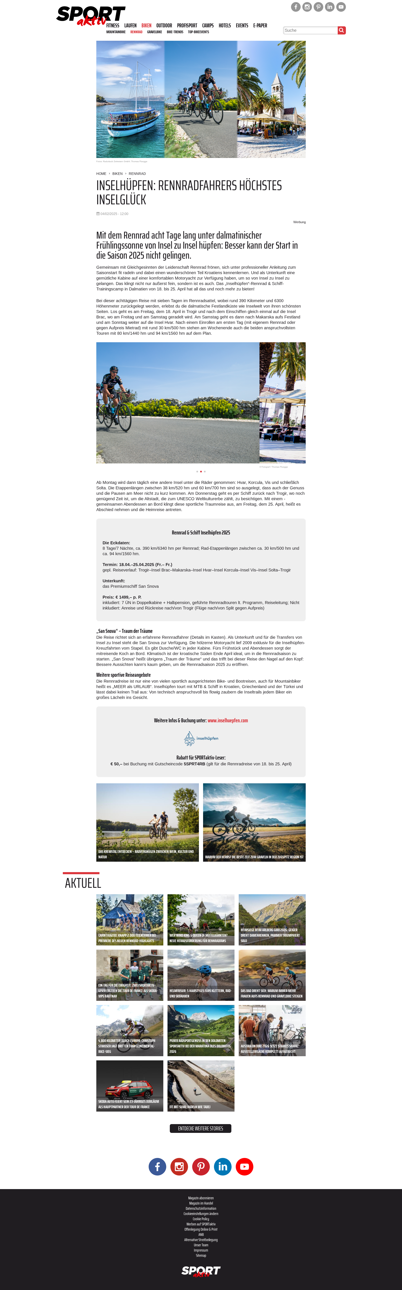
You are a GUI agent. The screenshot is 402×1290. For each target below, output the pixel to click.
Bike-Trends (175, 31)
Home (101, 174)
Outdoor (164, 25)
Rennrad (136, 31)
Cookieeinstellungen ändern (201, 1213)
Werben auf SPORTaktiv (201, 1224)
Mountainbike (116, 31)
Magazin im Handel (201, 1203)
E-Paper (260, 25)
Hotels (225, 25)
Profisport (187, 25)
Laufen (130, 25)
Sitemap (201, 1255)
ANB (201, 1234)
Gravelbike (154, 31)
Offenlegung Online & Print (201, 1229)
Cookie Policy (201, 1218)
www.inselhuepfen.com (228, 720)
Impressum (201, 1250)
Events (242, 25)
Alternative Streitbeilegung (201, 1239)
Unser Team (201, 1245)
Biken (146, 25)
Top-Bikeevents (198, 31)
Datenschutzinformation (201, 1208)
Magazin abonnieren (201, 1198)
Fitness (112, 25)
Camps (208, 25)
